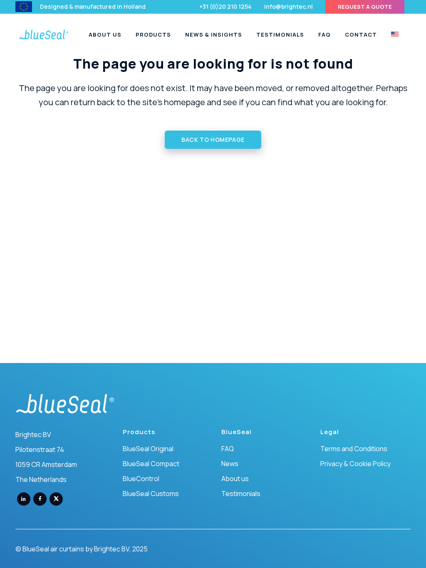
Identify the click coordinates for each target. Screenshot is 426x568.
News (229, 463)
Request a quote (365, 6)
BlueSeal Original (148, 448)
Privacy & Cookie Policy (355, 463)
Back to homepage (213, 139)
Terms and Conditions (353, 448)
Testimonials (240, 493)
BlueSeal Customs (151, 493)
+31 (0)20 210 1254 (225, 6)
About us (235, 478)
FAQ (227, 448)
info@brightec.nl (288, 6)
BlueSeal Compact (151, 463)
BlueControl (141, 478)
